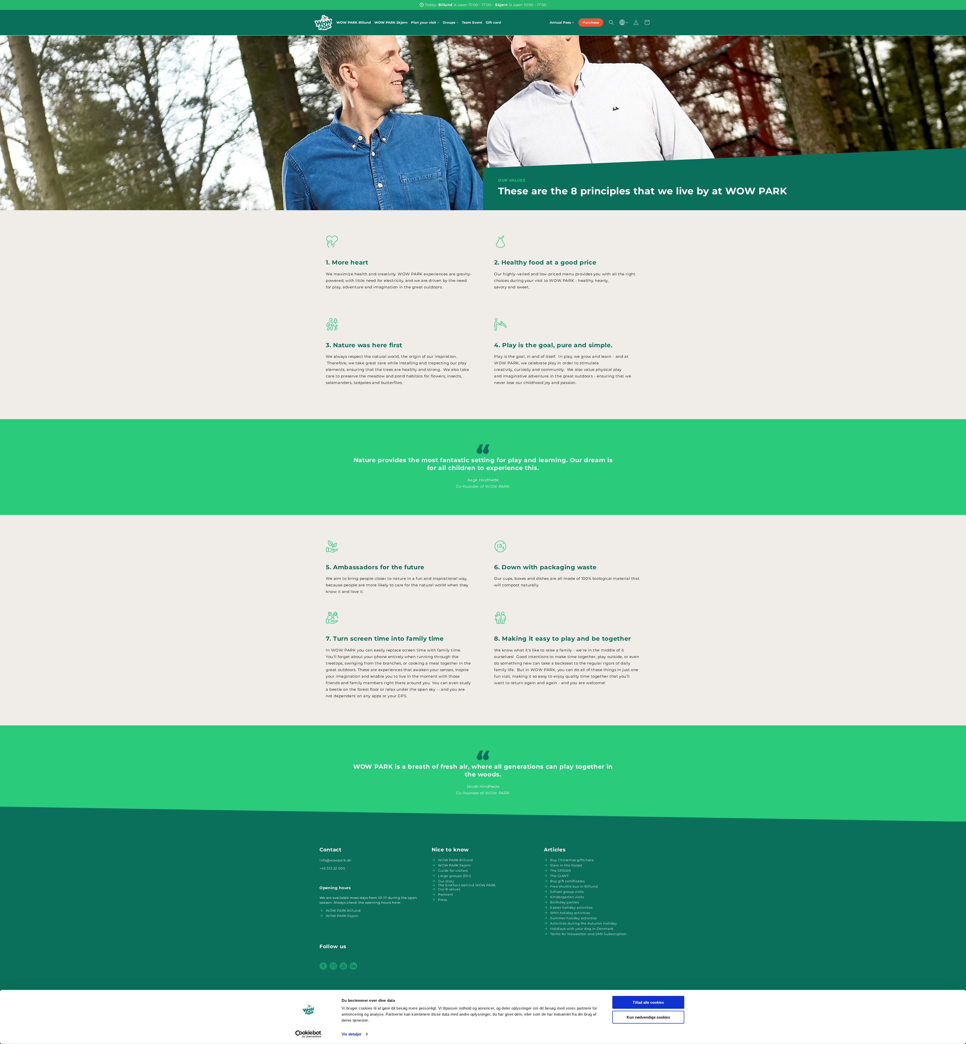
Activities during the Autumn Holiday (583, 923)
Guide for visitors (453, 870)
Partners (445, 894)
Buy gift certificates (567, 881)
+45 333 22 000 (332, 868)
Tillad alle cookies (648, 1002)
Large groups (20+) (454, 876)
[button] (425, 22)
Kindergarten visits (567, 897)
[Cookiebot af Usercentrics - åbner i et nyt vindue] (308, 1034)
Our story (446, 881)
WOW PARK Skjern (342, 916)
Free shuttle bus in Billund (574, 886)
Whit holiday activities (570, 913)
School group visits (567, 892)
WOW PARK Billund (343, 910)
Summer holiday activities (573, 918)
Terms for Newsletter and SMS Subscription (588, 934)
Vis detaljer (351, 1034)
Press (442, 900)
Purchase (591, 22)
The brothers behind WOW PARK (467, 885)
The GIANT (559, 876)
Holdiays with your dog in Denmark (582, 929)
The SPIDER (560, 870)
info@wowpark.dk (335, 860)
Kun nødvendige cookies (648, 1017)
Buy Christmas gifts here (572, 860)
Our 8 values (449, 889)
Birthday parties (564, 902)
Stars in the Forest (566, 865)
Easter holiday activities (571, 907)
